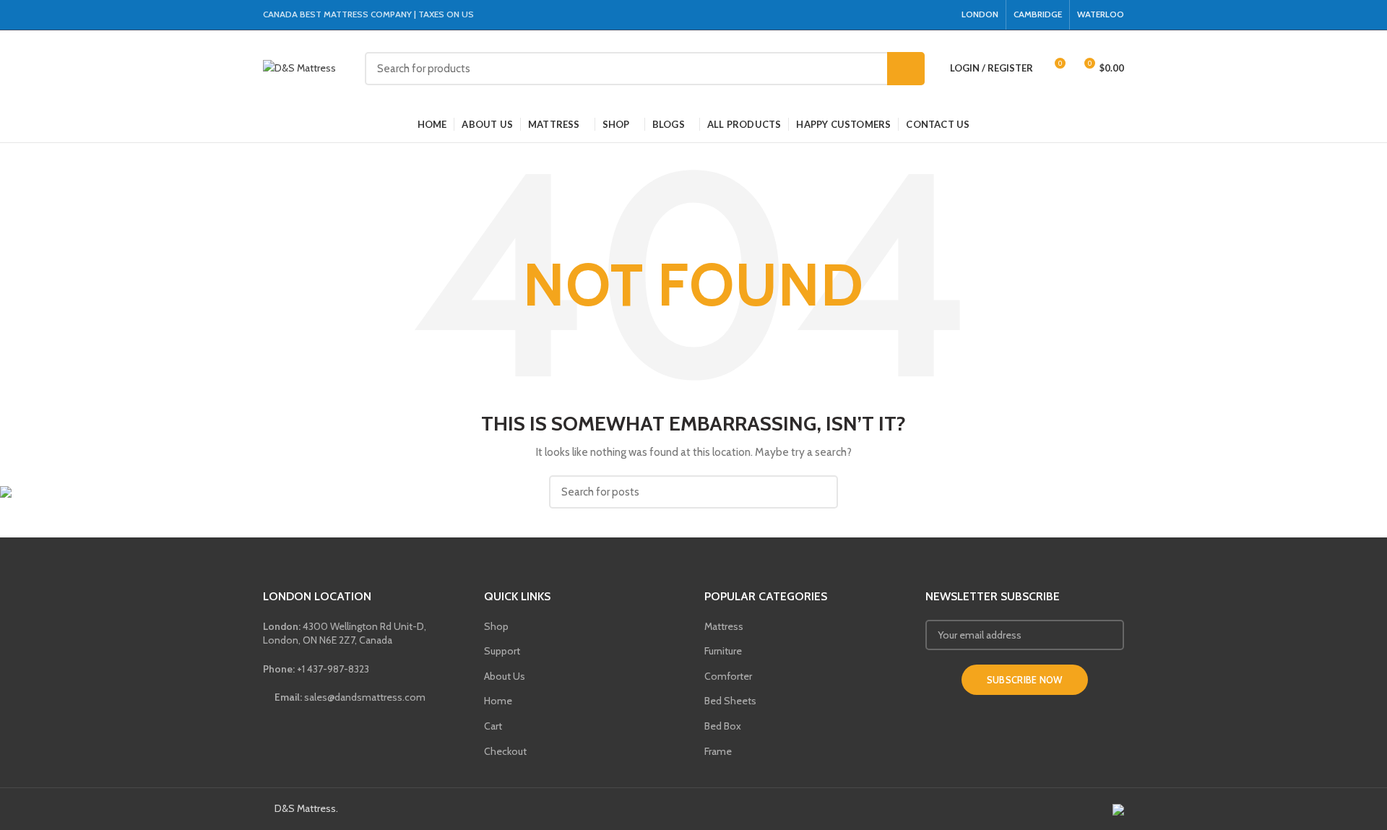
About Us (504, 676)
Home (498, 700)
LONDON (980, 14)
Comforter (728, 676)
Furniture (723, 650)
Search (906, 68)
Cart (493, 725)
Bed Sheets (730, 700)
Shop (496, 626)
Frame (718, 751)
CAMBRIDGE (1038, 14)
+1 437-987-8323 (316, 668)
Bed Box (722, 725)
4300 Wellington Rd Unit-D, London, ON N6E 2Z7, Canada (344, 633)
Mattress (723, 626)
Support (502, 650)
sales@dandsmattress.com (348, 697)
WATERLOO (1100, 14)
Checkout (505, 751)
